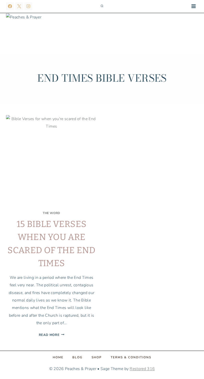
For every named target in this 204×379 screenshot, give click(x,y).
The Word (51, 213)
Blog (77, 357)
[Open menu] (193, 6)
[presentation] (51, 160)
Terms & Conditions (131, 357)
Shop (97, 357)
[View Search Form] (102, 6)
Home (58, 357)
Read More (51, 335)
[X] (19, 6)
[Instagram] (28, 6)
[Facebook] (10, 6)
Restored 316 (142, 369)
